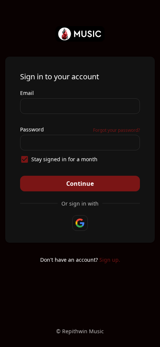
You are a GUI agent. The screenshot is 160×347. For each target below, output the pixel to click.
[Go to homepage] (80, 34)
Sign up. (109, 259)
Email (27, 92)
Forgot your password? (116, 130)
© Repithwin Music (80, 331)
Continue (80, 183)
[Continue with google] (80, 223)
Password (32, 129)
